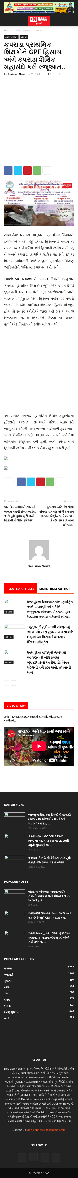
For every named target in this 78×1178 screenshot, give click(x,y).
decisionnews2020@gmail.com (46, 1130)
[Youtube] (56, 1157)
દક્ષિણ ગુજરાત (23, 30)
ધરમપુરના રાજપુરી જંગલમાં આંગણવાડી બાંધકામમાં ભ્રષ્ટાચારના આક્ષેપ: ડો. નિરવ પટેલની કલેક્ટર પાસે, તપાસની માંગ (49, 662)
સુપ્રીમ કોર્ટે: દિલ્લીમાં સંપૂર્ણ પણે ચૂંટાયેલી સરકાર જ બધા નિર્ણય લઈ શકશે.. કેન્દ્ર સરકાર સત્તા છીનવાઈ (57, 516)
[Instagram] (33, 1157)
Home (7, 30)
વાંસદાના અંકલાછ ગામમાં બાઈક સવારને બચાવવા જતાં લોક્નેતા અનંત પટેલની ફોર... (49, 896)
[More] (46, 170)
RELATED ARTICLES (20, 589)
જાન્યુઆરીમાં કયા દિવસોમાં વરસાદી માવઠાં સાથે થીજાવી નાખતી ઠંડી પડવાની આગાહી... (49, 819)
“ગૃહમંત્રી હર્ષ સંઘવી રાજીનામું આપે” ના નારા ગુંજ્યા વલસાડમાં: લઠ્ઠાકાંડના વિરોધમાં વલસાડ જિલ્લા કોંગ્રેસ (50, 634)
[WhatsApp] (37, 170)
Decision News (16, 73)
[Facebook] (8, 170)
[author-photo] (39, 560)
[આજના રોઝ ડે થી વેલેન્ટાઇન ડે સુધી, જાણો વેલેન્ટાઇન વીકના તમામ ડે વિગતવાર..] (14, 863)
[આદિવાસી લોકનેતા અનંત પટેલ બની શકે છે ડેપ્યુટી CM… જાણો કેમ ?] (14, 918)
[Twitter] (18, 170)
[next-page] (13, 683)
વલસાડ (38, 30)
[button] (7, 20)
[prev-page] (6, 683)
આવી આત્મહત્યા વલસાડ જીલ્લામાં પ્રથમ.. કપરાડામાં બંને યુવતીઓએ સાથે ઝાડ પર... (49, 937)
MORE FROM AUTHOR (54, 589)
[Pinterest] (27, 170)
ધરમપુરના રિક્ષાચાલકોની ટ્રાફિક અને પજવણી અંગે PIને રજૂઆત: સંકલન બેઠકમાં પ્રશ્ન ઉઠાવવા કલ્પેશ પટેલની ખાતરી (50, 609)
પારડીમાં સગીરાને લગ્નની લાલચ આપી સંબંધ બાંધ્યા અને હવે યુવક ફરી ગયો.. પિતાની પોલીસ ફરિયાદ (20, 513)
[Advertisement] (39, 120)
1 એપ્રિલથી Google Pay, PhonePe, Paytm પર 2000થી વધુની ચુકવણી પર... (48, 840)
